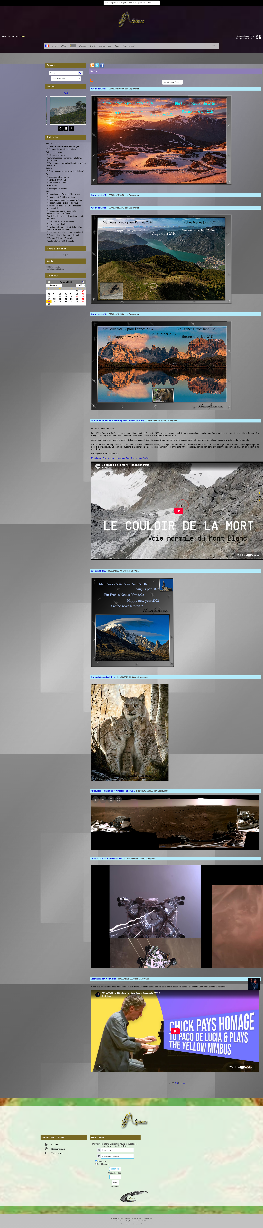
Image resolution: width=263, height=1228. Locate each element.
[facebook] (102, 65)
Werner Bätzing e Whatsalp (60, 238)
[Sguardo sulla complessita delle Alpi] (131, 19)
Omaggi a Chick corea (58, 177)
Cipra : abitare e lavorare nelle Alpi (63, 235)
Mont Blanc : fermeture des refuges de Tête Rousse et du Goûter (120, 458)
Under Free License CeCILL (143, 1218)
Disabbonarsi (103, 1164)
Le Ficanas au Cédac (58, 183)
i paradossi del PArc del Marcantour (64, 194)
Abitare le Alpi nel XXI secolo (61, 241)
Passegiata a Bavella (57, 188)
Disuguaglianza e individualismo (62, 149)
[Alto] (259, 493)
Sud (66, 93)
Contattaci (55, 1144)
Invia (115, 1182)
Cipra (65, 254)
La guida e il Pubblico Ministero (62, 197)
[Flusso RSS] (92, 65)
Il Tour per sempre (56, 155)
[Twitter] (97, 65)
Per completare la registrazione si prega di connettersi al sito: (131, 3)
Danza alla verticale (57, 180)
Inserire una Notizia (172, 82)
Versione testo (57, 1153)
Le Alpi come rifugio (57, 224)
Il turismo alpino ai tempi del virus (63, 203)
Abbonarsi (101, 1161)
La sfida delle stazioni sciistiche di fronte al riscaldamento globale (65, 228)
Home (15, 36)
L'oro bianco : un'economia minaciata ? (65, 232)
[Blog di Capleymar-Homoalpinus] (134, 1196)
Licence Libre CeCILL (140, 1221)
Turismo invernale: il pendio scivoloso (65, 200)
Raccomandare (58, 1149)
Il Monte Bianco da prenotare (61, 221)
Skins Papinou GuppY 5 (124, 1221)
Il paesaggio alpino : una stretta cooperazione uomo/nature (61, 212)
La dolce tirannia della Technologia (63, 146)
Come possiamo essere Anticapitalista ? (66, 171)
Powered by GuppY (117, 1218)
